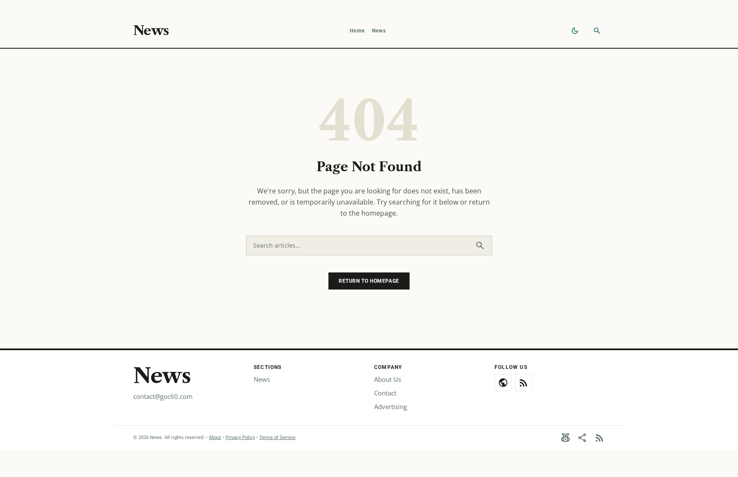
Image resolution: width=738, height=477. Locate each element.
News (151, 30)
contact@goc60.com (163, 396)
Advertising (390, 406)
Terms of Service (277, 437)
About (215, 437)
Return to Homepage (369, 281)
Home (357, 31)
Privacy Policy (240, 437)
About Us (387, 379)
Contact (385, 393)
